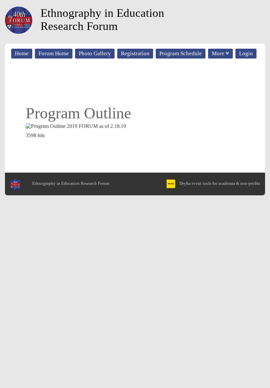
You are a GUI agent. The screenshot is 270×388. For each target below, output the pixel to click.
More (219, 53)
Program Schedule (180, 53)
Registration (135, 53)
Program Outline (78, 113)
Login (246, 53)
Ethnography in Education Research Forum (102, 20)
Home (22, 53)
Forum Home (54, 53)
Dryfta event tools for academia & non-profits (219, 183)
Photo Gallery (95, 53)
